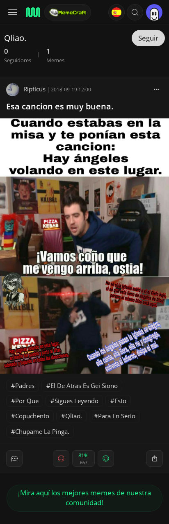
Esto (120, 401)
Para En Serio (116, 416)
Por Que (27, 401)
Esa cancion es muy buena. (60, 106)
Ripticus (34, 89)
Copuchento (32, 416)
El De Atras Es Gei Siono (84, 385)
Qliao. (73, 416)
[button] (135, 12)
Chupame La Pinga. (42, 431)
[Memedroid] (32, 12)
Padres (24, 385)
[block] (156, 88)
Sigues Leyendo (76, 401)
